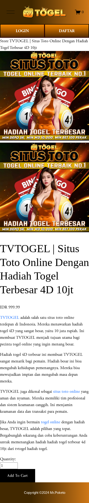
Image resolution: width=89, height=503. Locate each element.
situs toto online (66, 391)
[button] (17, 475)
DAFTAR (67, 30)
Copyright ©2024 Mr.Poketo (44, 493)
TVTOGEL (9, 317)
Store (4, 41)
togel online (50, 422)
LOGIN (22, 30)
